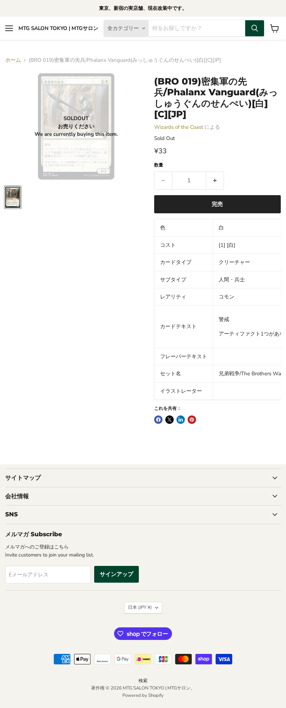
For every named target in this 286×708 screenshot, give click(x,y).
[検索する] (254, 28)
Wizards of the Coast (178, 127)
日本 (140, 607)
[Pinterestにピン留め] (192, 419)
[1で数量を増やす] (215, 180)
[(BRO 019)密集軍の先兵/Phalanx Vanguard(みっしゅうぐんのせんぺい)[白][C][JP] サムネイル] (13, 197)
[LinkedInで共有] (180, 419)
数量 (158, 165)
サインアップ (116, 574)
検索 (143, 681)
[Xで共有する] (169, 419)
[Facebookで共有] (158, 419)
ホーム (13, 60)
